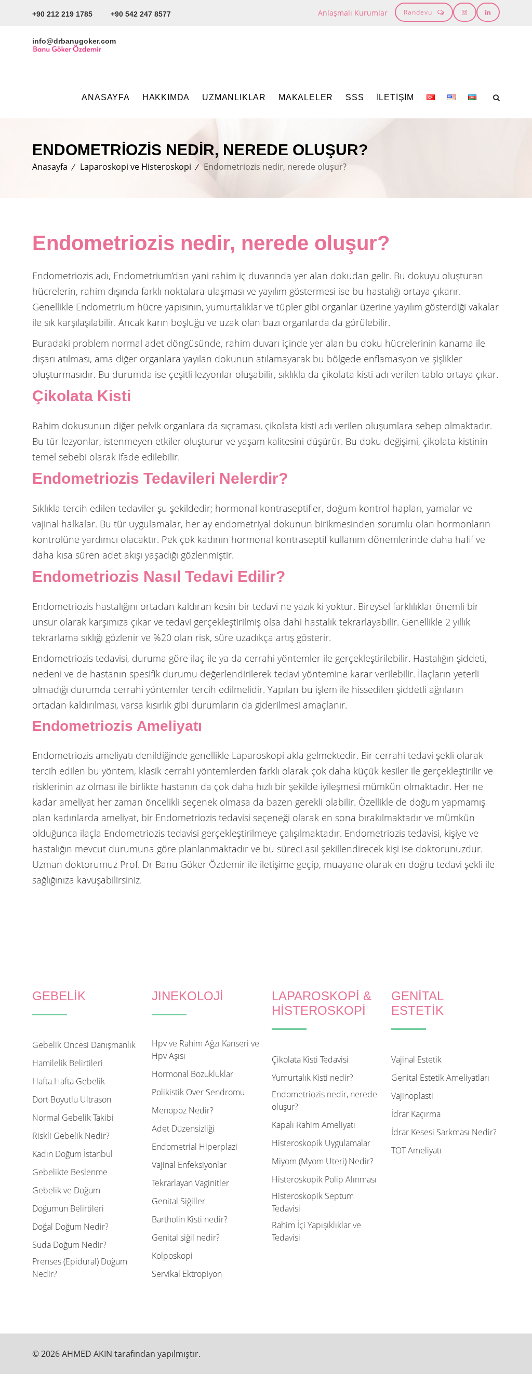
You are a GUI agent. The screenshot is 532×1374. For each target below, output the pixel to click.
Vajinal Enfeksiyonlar (189, 1165)
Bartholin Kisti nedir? (190, 1219)
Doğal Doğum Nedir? (70, 1226)
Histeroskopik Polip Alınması (324, 1179)
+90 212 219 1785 (62, 14)
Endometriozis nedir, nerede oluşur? (324, 1100)
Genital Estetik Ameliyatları (440, 1077)
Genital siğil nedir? (186, 1237)
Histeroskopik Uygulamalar (321, 1143)
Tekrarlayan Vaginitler (190, 1183)
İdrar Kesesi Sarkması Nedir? (444, 1132)
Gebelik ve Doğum (66, 1190)
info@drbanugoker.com (74, 41)
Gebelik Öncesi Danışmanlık (84, 1045)
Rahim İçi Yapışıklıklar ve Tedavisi (316, 1231)
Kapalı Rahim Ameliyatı (313, 1125)
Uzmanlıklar (234, 97)
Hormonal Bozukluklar (192, 1074)
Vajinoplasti (412, 1095)
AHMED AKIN (87, 1353)
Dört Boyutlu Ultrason (71, 1099)
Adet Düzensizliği (183, 1128)
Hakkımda (166, 97)
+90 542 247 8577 (141, 14)
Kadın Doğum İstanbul (72, 1154)
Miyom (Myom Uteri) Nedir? (323, 1161)
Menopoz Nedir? (183, 1110)
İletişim (395, 97)
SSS (354, 97)
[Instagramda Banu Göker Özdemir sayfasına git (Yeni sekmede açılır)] (464, 12)
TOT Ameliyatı (416, 1150)
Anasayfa (105, 97)
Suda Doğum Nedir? (69, 1244)
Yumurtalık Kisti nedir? (312, 1077)
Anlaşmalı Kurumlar (353, 13)
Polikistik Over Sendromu (198, 1092)
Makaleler (305, 97)
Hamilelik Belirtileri (67, 1063)
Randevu (418, 12)
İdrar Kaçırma (416, 1114)
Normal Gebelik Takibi (73, 1117)
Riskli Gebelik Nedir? (71, 1135)
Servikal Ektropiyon (187, 1274)
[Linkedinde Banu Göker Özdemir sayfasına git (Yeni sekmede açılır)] (488, 12)
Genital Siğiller (178, 1201)
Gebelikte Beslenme (70, 1172)
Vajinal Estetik (416, 1059)
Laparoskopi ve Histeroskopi (135, 166)
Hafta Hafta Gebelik (68, 1081)
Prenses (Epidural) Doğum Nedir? (79, 1268)
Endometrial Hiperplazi (194, 1146)
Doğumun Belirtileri (68, 1208)
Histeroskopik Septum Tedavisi (313, 1202)
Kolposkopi (172, 1255)
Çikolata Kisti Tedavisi (310, 1059)
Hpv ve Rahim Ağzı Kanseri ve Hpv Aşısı (205, 1050)
